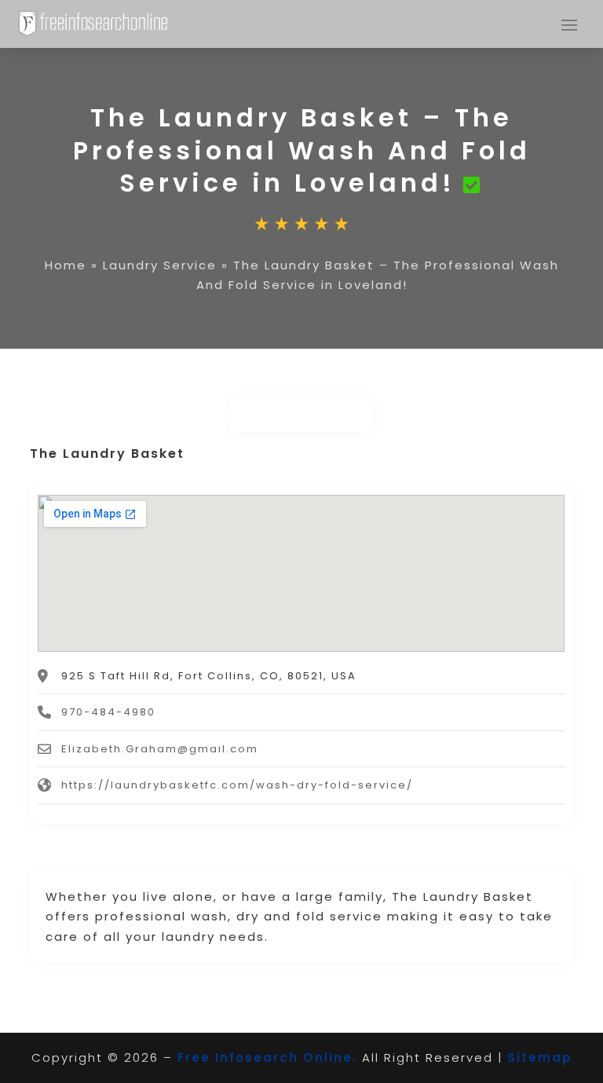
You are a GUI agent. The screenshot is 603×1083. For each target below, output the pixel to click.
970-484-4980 (108, 711)
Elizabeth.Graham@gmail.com (159, 748)
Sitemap (539, 1057)
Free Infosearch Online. (267, 1057)
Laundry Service (160, 265)
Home (65, 265)
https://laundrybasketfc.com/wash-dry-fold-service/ (237, 784)
